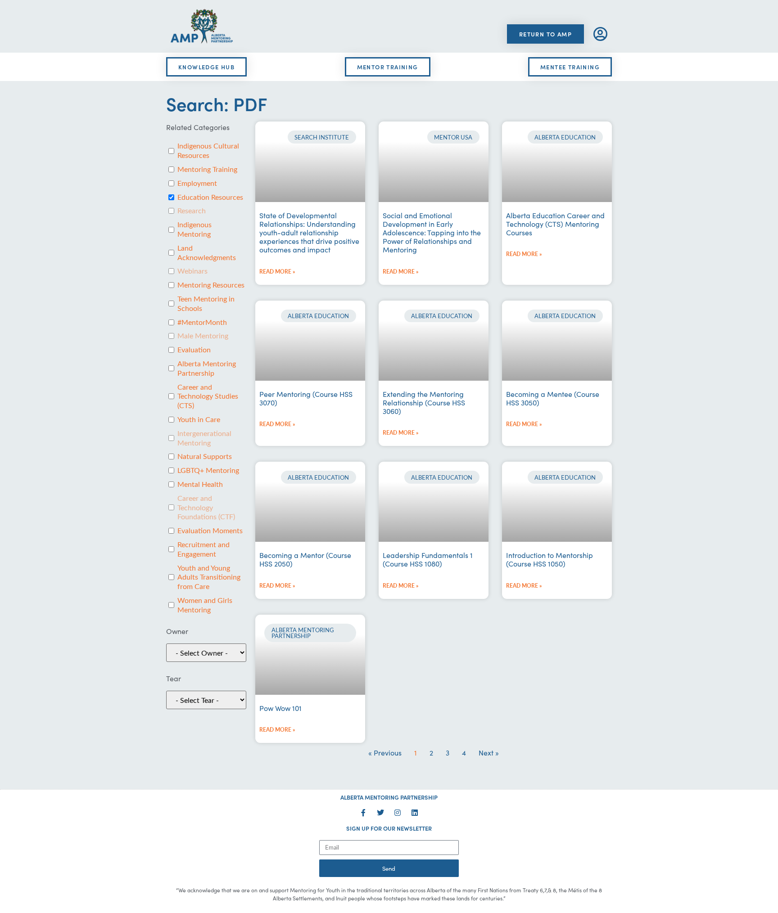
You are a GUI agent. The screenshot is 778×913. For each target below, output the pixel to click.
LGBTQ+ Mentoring (208, 470)
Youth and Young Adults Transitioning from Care (208, 577)
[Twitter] (380, 812)
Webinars (192, 270)
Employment (197, 183)
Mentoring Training (207, 169)
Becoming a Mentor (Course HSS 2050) (305, 559)
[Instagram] (397, 812)
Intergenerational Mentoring (204, 438)
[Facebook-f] (363, 812)
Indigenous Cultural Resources (208, 150)
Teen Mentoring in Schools (206, 303)
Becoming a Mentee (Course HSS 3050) (552, 398)
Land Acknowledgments (206, 252)
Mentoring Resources (210, 284)
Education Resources (210, 197)
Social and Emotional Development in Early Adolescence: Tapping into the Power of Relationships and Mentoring (432, 232)
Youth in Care (198, 419)
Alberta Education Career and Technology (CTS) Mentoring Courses (555, 223)
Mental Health (200, 484)
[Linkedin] (414, 812)
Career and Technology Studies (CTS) (207, 396)
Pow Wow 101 (280, 708)
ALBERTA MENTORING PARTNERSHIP (389, 797)
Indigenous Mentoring (194, 229)
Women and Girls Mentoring (204, 605)
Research (191, 210)
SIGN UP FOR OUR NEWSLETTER (389, 828)
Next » (489, 752)
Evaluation (194, 349)
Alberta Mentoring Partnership (206, 368)
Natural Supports (204, 456)
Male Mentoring (202, 335)
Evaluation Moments (210, 530)
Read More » (277, 271)
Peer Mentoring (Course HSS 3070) (306, 398)
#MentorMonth (202, 322)
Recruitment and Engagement (203, 549)
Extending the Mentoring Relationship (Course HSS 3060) (424, 402)
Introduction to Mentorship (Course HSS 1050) (549, 559)
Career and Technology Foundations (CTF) (206, 508)
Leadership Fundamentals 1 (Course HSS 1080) (428, 559)
